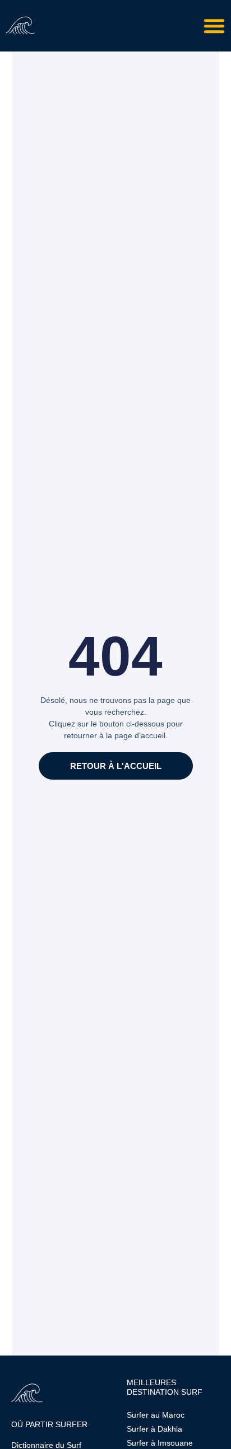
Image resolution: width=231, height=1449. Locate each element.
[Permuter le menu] (214, 26)
